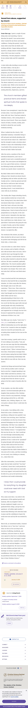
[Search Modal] (25, 2)
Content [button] (4, 650)
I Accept (14, 701)
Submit (9, 623)
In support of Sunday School (9, 599)
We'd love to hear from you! (15, 615)
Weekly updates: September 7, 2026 (11, 596)
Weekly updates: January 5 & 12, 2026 (13, 575)
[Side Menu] (2, 2)
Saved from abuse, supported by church (13, 19)
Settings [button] (4, 659)
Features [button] (4, 653)
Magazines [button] (5, 647)
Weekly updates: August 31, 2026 (10, 604)
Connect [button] (4, 644)
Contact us (15, 639)
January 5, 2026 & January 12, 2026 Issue (13, 14)
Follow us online (11, 668)
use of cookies (14, 697)
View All (22, 608)
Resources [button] (5, 656)
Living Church (8, 12)
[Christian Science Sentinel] (14, 2)
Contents (16, 584)
